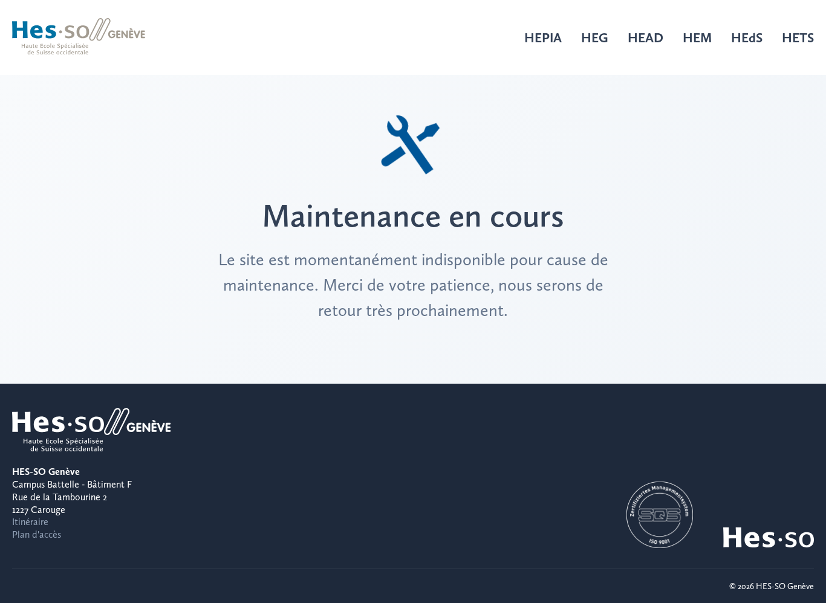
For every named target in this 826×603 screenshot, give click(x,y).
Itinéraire (30, 521)
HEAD (645, 37)
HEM (697, 37)
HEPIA (543, 37)
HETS (798, 37)
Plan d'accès (36, 534)
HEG (594, 37)
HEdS (747, 37)
